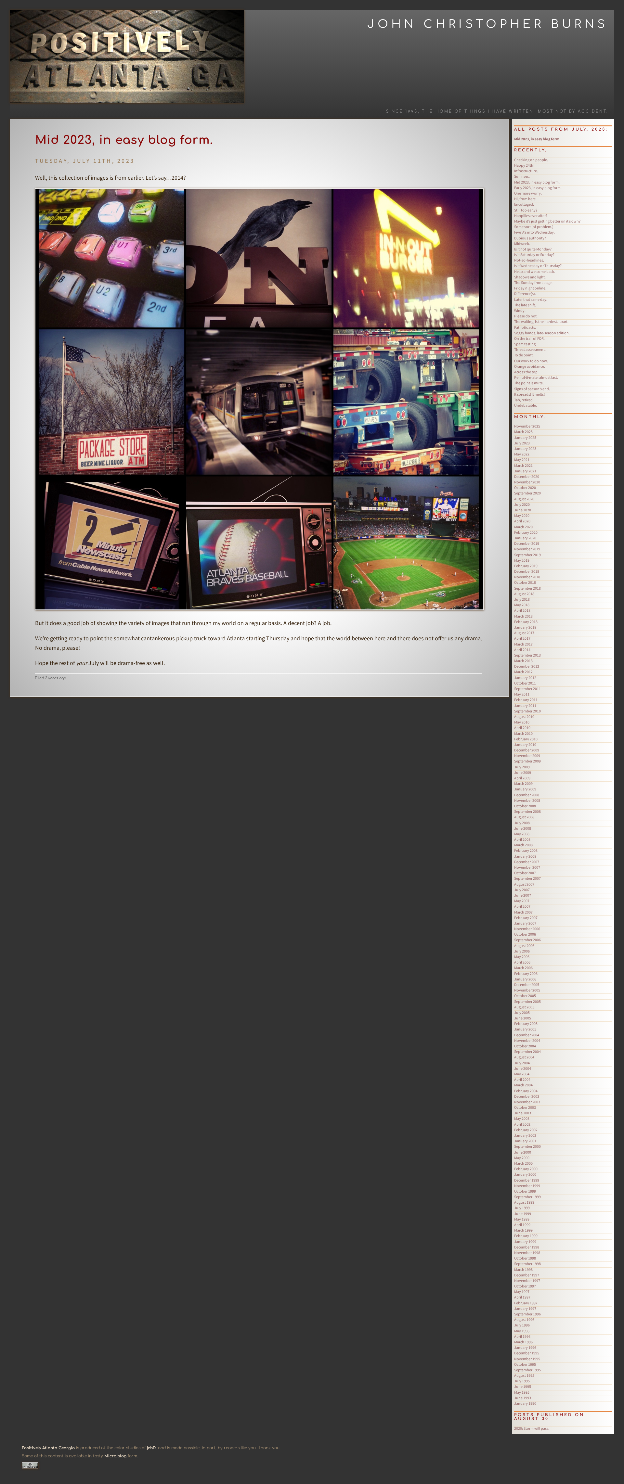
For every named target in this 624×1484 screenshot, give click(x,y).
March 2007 (523, 912)
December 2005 (526, 984)
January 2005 (525, 1029)
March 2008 (523, 844)
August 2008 (524, 816)
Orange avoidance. (529, 366)
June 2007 (522, 895)
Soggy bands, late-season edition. (542, 332)
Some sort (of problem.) (533, 226)
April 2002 (522, 1124)
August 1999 (524, 1202)
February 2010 (526, 738)
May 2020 (521, 515)
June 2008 (522, 828)
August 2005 (524, 1006)
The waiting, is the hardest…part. (541, 321)
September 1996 (527, 1313)
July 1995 (522, 1380)
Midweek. (522, 243)
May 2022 (521, 454)
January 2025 (525, 437)
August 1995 (524, 1375)
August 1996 (524, 1319)
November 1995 (527, 1358)
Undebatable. (525, 405)
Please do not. (526, 315)
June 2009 (522, 772)
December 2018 (526, 571)
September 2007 (527, 878)
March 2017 (523, 644)
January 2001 (525, 1140)
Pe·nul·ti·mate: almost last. (536, 377)
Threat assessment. (530, 349)
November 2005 (527, 990)
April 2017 (522, 638)
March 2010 (523, 733)
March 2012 (523, 671)
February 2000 (526, 1168)
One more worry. (528, 193)
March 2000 (523, 1163)
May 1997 (521, 1291)
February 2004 (526, 1090)
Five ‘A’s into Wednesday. (534, 232)
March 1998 (523, 1269)
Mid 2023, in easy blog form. (124, 140)
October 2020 (525, 487)
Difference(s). (525, 293)
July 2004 (522, 1062)
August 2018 (524, 593)
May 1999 (521, 1219)
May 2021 (521, 459)
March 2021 (523, 465)
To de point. (524, 354)
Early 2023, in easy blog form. (538, 187)
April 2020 (522, 520)
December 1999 (526, 1180)
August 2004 (524, 1057)
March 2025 (523, 431)
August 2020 (524, 498)
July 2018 (522, 599)
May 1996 (521, 1330)
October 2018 (525, 582)
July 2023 (522, 443)
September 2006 (527, 939)
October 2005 (525, 995)
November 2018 (527, 576)
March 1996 (523, 1341)
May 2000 (521, 1157)
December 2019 (526, 543)
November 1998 (527, 1252)
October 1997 (525, 1286)
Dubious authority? (530, 238)
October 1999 (525, 1191)
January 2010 (525, 744)
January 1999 (525, 1241)
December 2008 (526, 794)
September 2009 (527, 761)
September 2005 (527, 1001)
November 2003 (527, 1101)
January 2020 (525, 537)
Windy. (520, 310)
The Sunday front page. (533, 282)
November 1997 (527, 1280)
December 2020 (526, 476)
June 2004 (522, 1068)
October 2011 (525, 683)
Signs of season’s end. (532, 388)
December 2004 (526, 1034)
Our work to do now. (531, 360)
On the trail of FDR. (529, 338)
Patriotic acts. (525, 327)
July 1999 (522, 1207)
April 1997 (522, 1297)
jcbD (151, 1448)
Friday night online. (530, 288)
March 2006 (523, 967)
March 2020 (523, 526)
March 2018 (523, 616)
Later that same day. (530, 299)
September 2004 (527, 1051)
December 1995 (526, 1352)
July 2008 (522, 822)
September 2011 (527, 688)
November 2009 (527, 755)
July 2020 (522, 504)
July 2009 (522, 766)
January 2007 (525, 923)
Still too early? (525, 210)
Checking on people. (531, 159)
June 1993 (522, 1397)
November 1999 (527, 1185)
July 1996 (522, 1325)
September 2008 (527, 811)
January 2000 (525, 1174)
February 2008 (526, 850)
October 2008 (525, 805)
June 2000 (522, 1152)
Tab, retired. (524, 399)
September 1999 (527, 1196)
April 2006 (522, 962)
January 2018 (525, 627)
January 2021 (525, 470)
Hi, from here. (525, 198)
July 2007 (522, 889)
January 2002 (525, 1135)
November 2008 (527, 800)
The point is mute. (529, 382)
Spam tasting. (525, 343)
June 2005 (522, 1018)
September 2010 (527, 711)
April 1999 (522, 1224)
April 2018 (522, 610)
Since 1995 (402, 111)
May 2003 (521, 1118)
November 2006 (527, 928)
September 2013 (527, 655)
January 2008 (525, 856)
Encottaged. (524, 204)
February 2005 (526, 1023)
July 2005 (522, 1012)
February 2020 (526, 532)
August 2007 (524, 884)
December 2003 (526, 1096)
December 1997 (526, 1275)
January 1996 (525, 1347)
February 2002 (526, 1129)
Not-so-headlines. (529, 260)
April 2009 (522, 777)
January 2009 (525, 789)
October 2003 (525, 1107)
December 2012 (526, 666)
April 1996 (522, 1336)
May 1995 (521, 1392)
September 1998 (527, 1263)
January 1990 (525, 1403)
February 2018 (526, 621)
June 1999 (522, 1213)
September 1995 (527, 1369)
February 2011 (526, 699)
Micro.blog (115, 1456)
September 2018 (527, 588)
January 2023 (525, 448)
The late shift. (525, 304)
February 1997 (526, 1302)
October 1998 (525, 1258)
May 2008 (521, 833)
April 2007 (522, 906)
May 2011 (521, 694)
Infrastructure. (526, 170)
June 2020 (522, 509)
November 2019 (527, 548)
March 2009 (523, 783)
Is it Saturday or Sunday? (534, 254)
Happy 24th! (524, 165)
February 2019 (526, 565)
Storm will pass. (531, 1428)
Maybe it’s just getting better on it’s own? (547, 221)
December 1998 (526, 1247)
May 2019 (521, 560)
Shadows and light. (530, 277)
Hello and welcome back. (534, 271)
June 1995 (522, 1386)
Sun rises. (522, 176)
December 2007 (526, 861)
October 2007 (525, 872)
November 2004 (527, 1040)
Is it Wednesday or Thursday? (538, 265)
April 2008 (522, 839)
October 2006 (525, 934)
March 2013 (523, 660)
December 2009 (526, 750)
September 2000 (527, 1146)
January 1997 (525, 1308)
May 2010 (521, 722)
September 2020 (527, 493)
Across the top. (526, 371)
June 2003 (522, 1112)
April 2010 (522, 727)
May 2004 (521, 1073)
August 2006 (524, 945)
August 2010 (524, 716)
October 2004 (525, 1045)
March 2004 (523, 1084)
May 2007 (521, 900)
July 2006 (522, 951)
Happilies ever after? (530, 215)
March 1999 (523, 1230)
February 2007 (526, 917)
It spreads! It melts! (529, 394)
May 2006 (521, 956)
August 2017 (524, 632)
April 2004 (522, 1079)
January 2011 (525, 705)
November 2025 (527, 426)
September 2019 (527, 554)
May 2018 (521, 604)
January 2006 (525, 979)
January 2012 (525, 677)
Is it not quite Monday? (533, 249)
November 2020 (527, 482)
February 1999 (526, 1235)
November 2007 (527, 867)
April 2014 (522, 649)
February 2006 (526, 973)
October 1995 (525, 1364)
